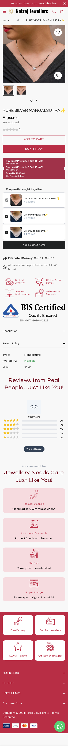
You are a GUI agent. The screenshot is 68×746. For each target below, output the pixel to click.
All (17, 20)
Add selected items (34, 245)
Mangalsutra (32, 354)
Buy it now (34, 148)
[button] (62, 11)
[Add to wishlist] (58, 32)
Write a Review (34, 449)
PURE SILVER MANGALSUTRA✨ (41, 198)
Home (6, 20)
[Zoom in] (58, 75)
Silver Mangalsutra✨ (36, 215)
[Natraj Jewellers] (28, 11)
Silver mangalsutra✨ (36, 231)
